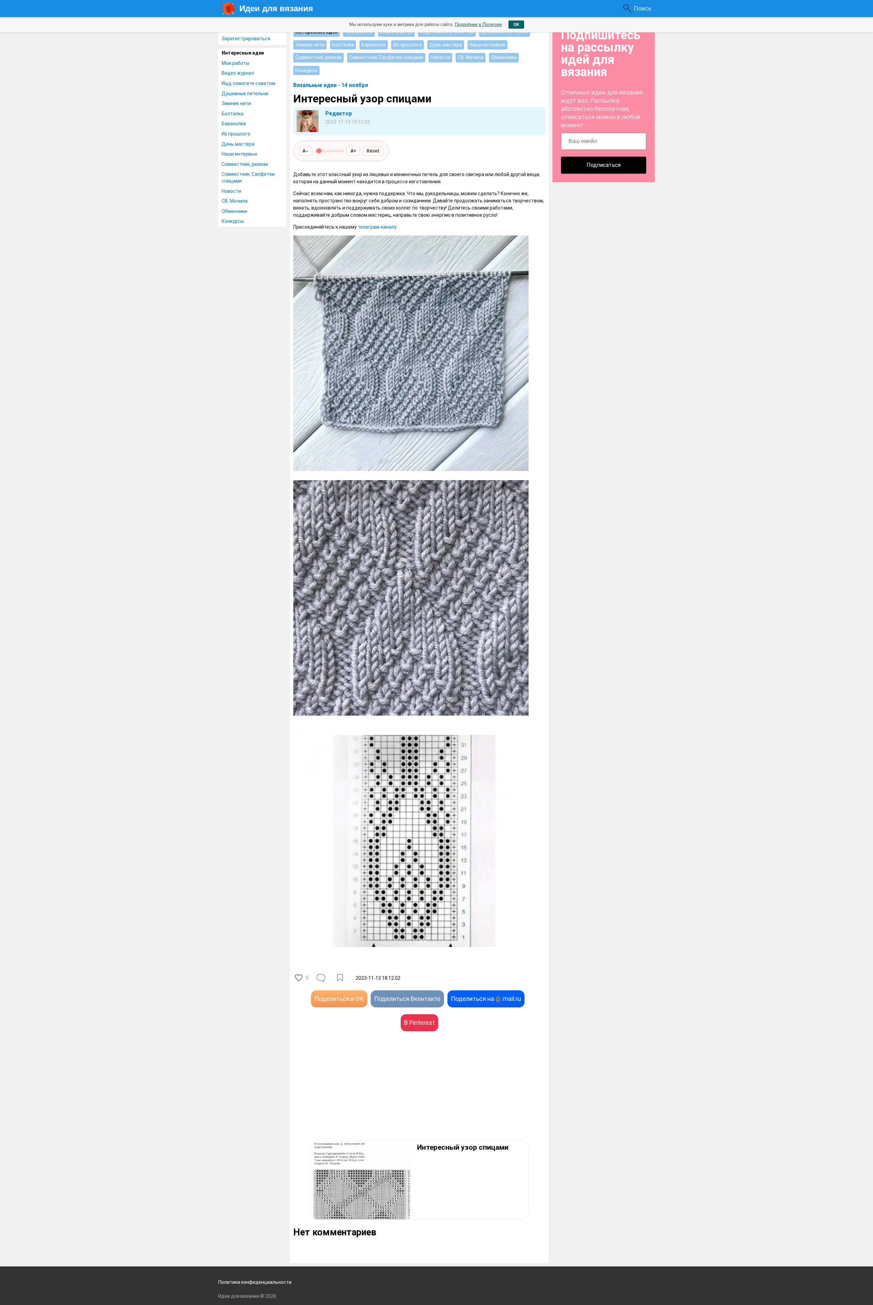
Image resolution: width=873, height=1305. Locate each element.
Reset (373, 151)
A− (305, 151)
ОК (516, 24)
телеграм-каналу (377, 227)
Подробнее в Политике (478, 24)
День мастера (238, 144)
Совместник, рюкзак (245, 164)
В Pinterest (419, 1022)
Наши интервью (239, 154)
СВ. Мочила (235, 201)
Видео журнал (238, 73)
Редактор (338, 113)
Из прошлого (236, 134)
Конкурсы (233, 221)
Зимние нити (236, 103)
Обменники (234, 211)
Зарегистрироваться (246, 38)
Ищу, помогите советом (248, 83)
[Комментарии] (321, 978)
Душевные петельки (245, 93)
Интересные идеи (243, 53)
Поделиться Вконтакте (407, 998)
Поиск (642, 8)
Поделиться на (486, 998)
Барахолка (234, 123)
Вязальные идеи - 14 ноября (330, 85)
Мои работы (235, 63)
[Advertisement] (356, 1096)
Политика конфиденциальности (255, 1282)
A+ (353, 151)
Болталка (232, 113)
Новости (231, 191)
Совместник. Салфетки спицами (248, 177)
